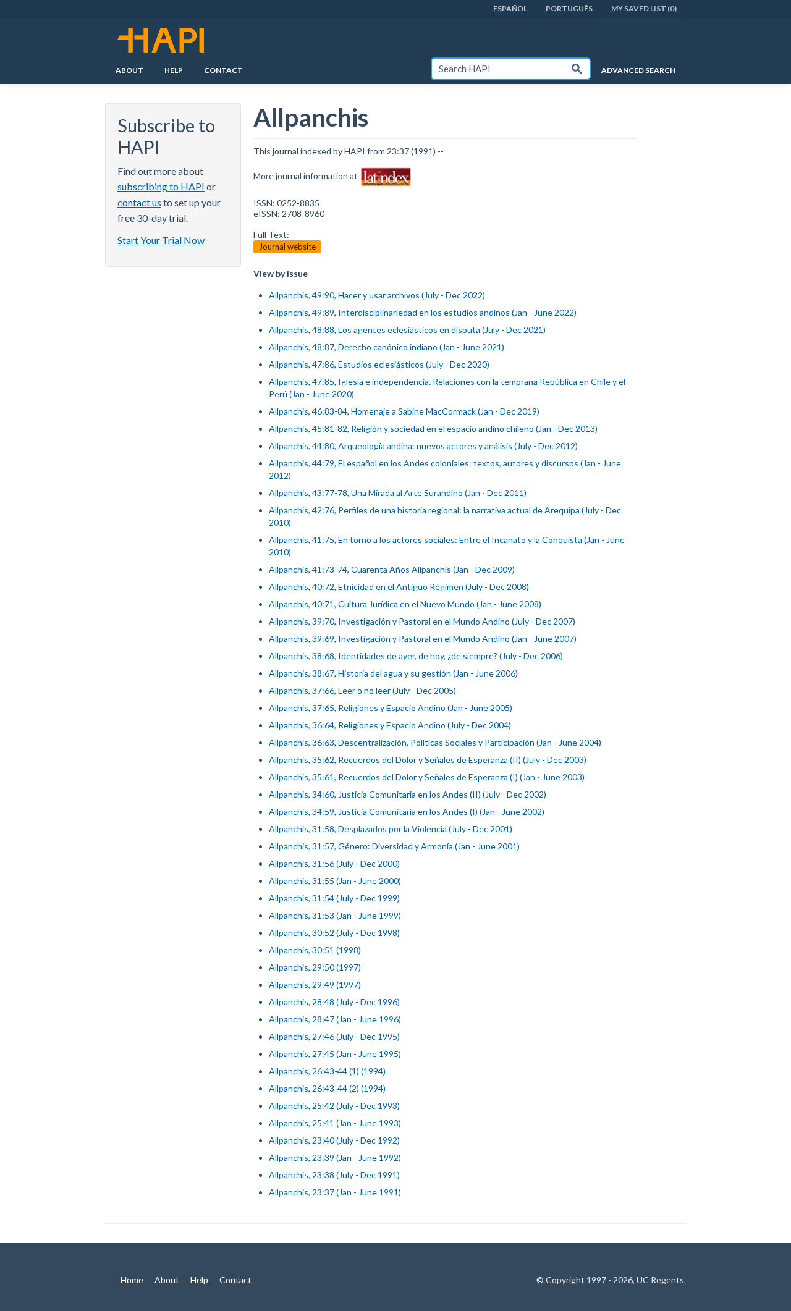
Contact (223, 70)
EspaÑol (510, 8)
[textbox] (498, 68)
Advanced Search (638, 70)
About (129, 70)
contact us (139, 202)
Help (173, 70)
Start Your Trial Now (161, 240)
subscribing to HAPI (161, 186)
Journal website (287, 246)
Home (132, 1280)
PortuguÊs (569, 8)
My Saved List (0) (644, 8)
